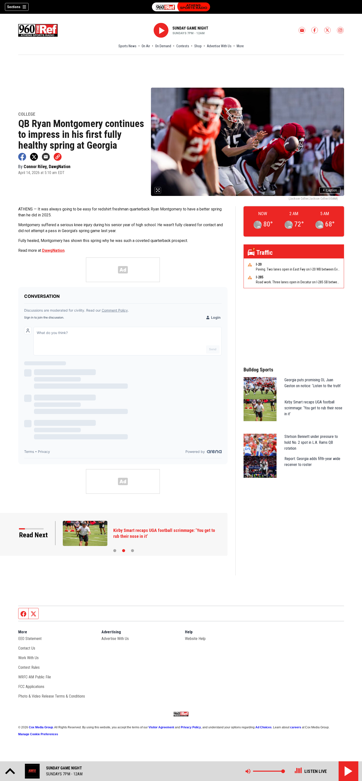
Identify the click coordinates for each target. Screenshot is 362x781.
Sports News (127, 46)
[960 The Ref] (181, 7)
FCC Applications (31, 686)
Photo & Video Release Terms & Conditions (51, 696)
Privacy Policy (191, 727)
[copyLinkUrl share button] (58, 157)
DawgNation (53, 250)
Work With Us (28, 657)
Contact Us (26, 648)
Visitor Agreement (161, 727)
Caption (330, 190)
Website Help (195, 638)
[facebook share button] (22, 157)
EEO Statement (30, 638)
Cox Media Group (41, 727)
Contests (182, 46)
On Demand (163, 46)
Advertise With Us (219, 46)
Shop (198, 46)
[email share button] (46, 157)
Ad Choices (263, 727)
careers (295, 727)
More (240, 46)
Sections (13, 7)
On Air (146, 46)
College (26, 114)
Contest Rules (29, 667)
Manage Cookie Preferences (38, 734)
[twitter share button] (34, 157)
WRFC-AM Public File (34, 677)
